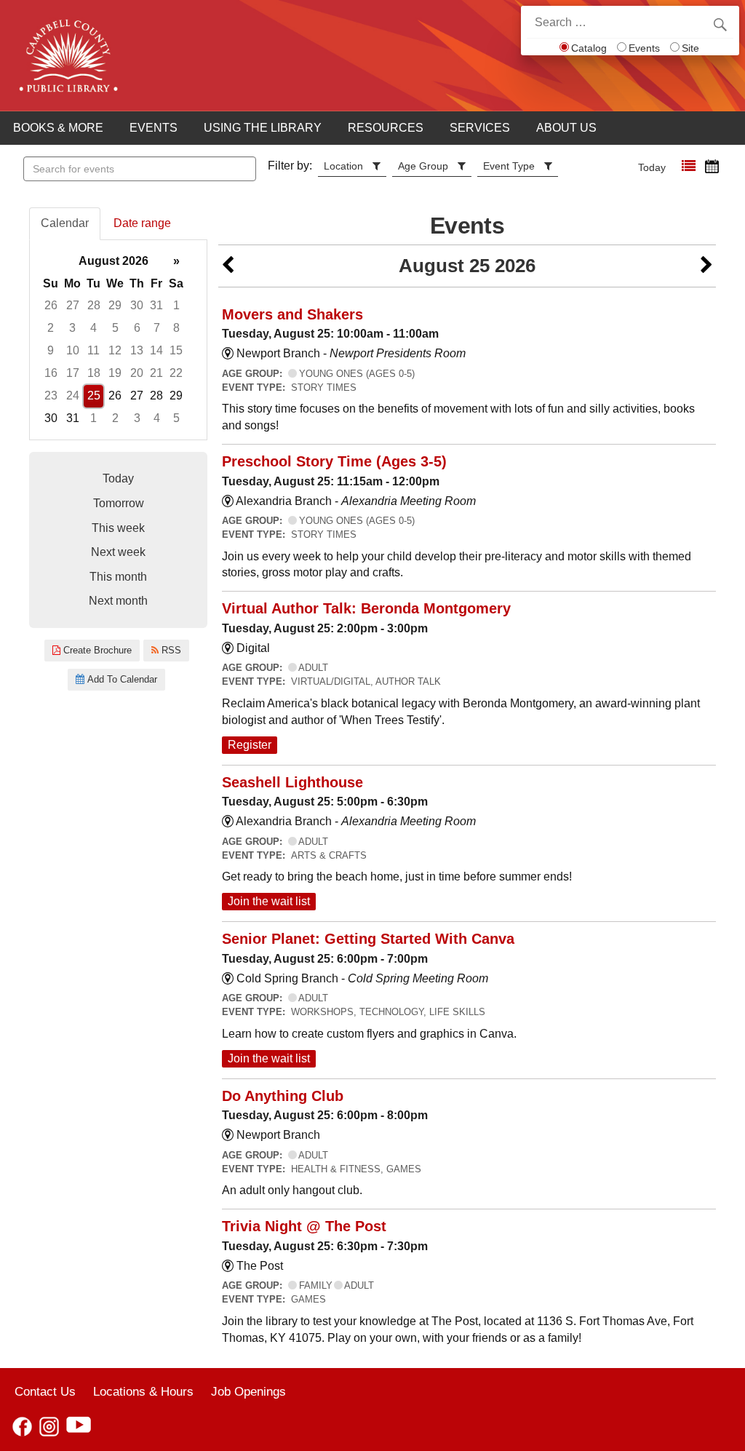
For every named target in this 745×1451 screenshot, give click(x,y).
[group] (118, 340)
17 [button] (72, 373)
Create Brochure (96, 650)
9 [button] (50, 350)
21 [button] (156, 373)
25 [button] (93, 395)
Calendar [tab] (65, 223)
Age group (423, 166)
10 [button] (72, 350)
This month (118, 577)
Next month (118, 601)
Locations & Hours (143, 1391)
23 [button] (50, 395)
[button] (689, 166)
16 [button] (50, 373)
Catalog (589, 48)
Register (249, 745)
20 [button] (136, 373)
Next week (118, 552)
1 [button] (176, 305)
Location (343, 166)
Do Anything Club (282, 1096)
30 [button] (136, 305)
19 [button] (114, 373)
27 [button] (72, 305)
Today (652, 167)
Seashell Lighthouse (292, 782)
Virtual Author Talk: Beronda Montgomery (366, 608)
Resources (385, 128)
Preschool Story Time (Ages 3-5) (334, 461)
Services (480, 128)
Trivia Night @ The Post (304, 1226)
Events (644, 48)
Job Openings (248, 1391)
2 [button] (50, 328)
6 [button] (137, 328)
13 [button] (136, 350)
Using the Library (263, 128)
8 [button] (176, 328)
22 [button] (176, 373)
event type (509, 166)
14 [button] (156, 350)
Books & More (58, 128)
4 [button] (93, 328)
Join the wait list (269, 901)
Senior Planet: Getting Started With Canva (368, 939)
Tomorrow (118, 503)
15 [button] (176, 350)
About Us (566, 128)
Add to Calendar (120, 679)
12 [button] (114, 350)
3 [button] (72, 328)
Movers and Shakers (292, 314)
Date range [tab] (142, 223)
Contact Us (45, 1391)
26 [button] (50, 305)
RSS (170, 650)
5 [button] (115, 328)
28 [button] (93, 305)
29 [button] (114, 305)
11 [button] (93, 350)
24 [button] (72, 395)
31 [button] (156, 305)
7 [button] (157, 328)
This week (118, 528)
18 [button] (93, 373)
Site (690, 48)
